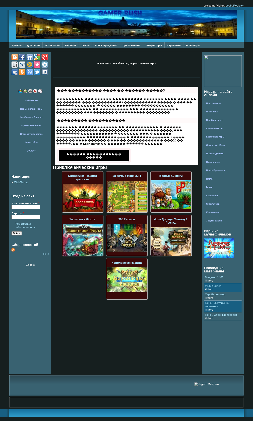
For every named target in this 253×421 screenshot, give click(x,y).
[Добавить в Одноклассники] (29, 64)
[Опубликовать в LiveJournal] (37, 57)
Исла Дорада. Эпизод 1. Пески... (171, 221)
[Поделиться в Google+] (29, 57)
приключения (131, 45)
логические (52, 45)
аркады (17, 45)
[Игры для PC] (20, 92)
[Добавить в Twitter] (45, 64)
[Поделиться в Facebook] (14, 57)
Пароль (17, 213)
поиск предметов (106, 45)
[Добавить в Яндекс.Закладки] (29, 72)
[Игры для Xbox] (25, 92)
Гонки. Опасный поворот (221, 314)
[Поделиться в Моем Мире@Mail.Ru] (45, 57)
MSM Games (213, 285)
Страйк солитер (215, 294)
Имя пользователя (25, 203)
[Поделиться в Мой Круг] (22, 64)
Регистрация (23, 223)
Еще (46, 253)
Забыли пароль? (25, 227)
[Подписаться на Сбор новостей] (13, 250)
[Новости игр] (40, 92)
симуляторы (154, 45)
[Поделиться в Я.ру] (37, 72)
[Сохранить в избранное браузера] (45, 72)
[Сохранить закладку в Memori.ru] (14, 64)
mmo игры (193, 45)
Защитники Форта (82, 219)
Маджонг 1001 (214, 277)
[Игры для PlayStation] (30, 92)
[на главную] (126, 38)
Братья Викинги (171, 175)
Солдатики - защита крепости (82, 177)
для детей (33, 45)
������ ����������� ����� (94, 155)
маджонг (70, 45)
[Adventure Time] (219, 257)
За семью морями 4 (126, 175)
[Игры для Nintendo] (35, 92)
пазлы (86, 45)
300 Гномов (126, 219)
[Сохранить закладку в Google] (22, 57)
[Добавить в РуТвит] (37, 64)
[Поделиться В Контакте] (14, 72)
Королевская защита (127, 262)
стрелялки (174, 45)
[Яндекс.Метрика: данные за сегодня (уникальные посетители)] (206, 384)
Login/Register (235, 5)
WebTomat (21, 182)
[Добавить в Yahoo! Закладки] (22, 72)
